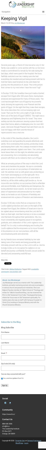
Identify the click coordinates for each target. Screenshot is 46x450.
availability (35, 269)
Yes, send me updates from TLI (13, 378)
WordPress (19, 443)
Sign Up (4, 385)
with (19, 272)
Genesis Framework (34, 441)
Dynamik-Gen (20, 441)
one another (13, 272)
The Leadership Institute (23, 5)
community (5, 272)
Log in (26, 443)
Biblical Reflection (15, 269)
